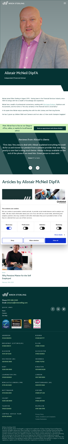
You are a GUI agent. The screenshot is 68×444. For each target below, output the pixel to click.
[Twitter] (64, 309)
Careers (4, 313)
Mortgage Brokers (49, 104)
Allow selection (34, 240)
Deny (12, 240)
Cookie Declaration (41, 419)
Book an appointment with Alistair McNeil (49, 128)
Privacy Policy (39, 414)
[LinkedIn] (58, 309)
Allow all (55, 240)
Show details (58, 235)
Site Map (4, 315)
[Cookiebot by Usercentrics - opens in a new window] (58, 202)
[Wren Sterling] (13, 3)
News (3, 310)
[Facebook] (53, 309)
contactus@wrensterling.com (17, 303)
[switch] (25, 228)
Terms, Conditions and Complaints (45, 416)
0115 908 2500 (12, 300)
